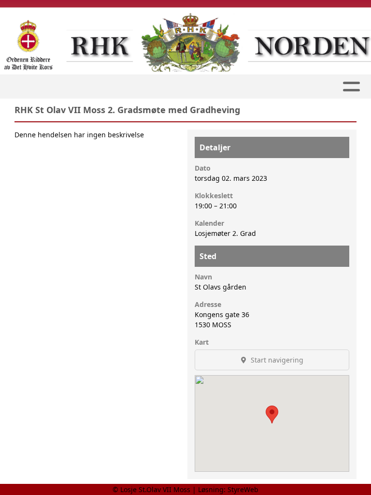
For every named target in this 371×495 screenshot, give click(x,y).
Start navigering (276, 359)
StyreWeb (243, 489)
